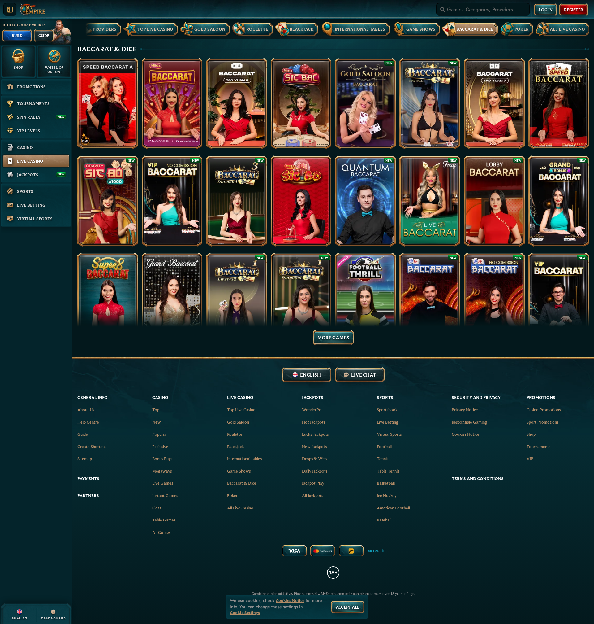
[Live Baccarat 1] (429, 298)
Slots (156, 508)
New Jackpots (314, 446)
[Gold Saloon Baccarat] (365, 103)
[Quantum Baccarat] (365, 201)
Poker (232, 495)
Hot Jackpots (313, 422)
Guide (82, 434)
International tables (244, 458)
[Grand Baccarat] (172, 298)
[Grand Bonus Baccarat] (558, 201)
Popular (159, 434)
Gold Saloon (238, 422)
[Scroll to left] (85, 28)
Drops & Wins (314, 458)
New (156, 422)
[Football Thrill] (365, 298)
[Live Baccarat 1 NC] (494, 298)
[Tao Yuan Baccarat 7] (494, 103)
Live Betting (387, 422)
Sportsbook (387, 409)
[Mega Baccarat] (172, 103)
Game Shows (239, 471)
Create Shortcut (91, 446)
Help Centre (88, 422)
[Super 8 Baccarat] (107, 298)
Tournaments (538, 446)
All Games (161, 532)
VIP (530, 458)
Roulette (234, 434)
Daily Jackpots (314, 471)
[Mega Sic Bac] (301, 103)
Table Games (163, 520)
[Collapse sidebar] (10, 9)
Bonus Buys (162, 458)
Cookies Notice (465, 434)
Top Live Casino (241, 409)
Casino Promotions (544, 409)
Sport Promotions (542, 422)
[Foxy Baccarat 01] (429, 201)
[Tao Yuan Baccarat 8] (236, 103)
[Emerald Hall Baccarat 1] (236, 298)
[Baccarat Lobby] (494, 201)
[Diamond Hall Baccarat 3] (236, 201)
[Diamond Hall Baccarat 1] (301, 298)
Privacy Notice (465, 409)
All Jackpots (312, 495)
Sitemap (84, 458)
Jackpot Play (313, 483)
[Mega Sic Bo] (301, 201)
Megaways (162, 471)
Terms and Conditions (478, 478)
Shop (531, 434)
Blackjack (235, 446)
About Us (85, 409)
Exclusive (160, 446)
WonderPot (312, 409)
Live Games (162, 483)
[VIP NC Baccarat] (172, 201)
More (373, 551)
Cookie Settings (245, 612)
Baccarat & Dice (241, 483)
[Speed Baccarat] (558, 103)
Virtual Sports (389, 434)
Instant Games (165, 495)
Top (155, 409)
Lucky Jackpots (315, 434)
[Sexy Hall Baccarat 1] (429, 103)
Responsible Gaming (469, 422)
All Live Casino (240, 508)
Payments (88, 478)
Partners (88, 495)
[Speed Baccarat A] (107, 103)
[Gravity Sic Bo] (107, 201)
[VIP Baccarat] (558, 298)
